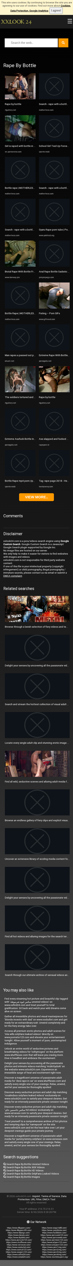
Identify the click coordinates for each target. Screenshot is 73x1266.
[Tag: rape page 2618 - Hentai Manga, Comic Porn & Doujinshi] (54, 475)
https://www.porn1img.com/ (54, 1247)
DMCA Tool (48, 1199)
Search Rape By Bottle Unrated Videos (27, 1164)
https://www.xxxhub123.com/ (18, 1249)
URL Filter (36, 1199)
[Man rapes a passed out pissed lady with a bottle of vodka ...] (20, 349)
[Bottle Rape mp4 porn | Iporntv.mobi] (20, 475)
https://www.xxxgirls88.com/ (54, 1228)
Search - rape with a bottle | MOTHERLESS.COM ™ (32, 229)
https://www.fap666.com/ (19, 1237)
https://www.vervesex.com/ (19, 1245)
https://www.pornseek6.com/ (54, 1237)
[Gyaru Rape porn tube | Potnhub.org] (54, 224)
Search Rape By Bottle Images (23, 1176)
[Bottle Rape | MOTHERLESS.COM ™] (20, 307)
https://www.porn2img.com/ (54, 1249)
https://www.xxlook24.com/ (18, 1257)
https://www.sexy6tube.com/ (54, 1230)
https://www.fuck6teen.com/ (54, 1233)
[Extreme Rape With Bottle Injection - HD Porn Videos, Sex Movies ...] (54, 349)
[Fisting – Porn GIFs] (54, 307)
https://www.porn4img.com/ (54, 1254)
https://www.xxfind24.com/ (18, 1254)
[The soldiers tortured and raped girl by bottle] (20, 391)
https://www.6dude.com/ (19, 1235)
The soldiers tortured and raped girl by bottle (30, 397)
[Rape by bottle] (20, 98)
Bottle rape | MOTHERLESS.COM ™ (24, 188)
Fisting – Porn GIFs (49, 313)
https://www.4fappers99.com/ (19, 1230)
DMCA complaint (12, 575)
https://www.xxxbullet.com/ (19, 1247)
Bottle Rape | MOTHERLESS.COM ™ (24, 313)
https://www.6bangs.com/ (18, 1233)
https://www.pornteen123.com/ (54, 1240)
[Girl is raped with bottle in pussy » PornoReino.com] (20, 140)
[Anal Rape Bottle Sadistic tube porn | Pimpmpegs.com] (54, 265)
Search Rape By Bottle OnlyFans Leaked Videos (32, 1173)
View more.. (36, 497)
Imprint (36, 1196)
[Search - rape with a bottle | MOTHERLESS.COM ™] (20, 224)
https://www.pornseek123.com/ (54, 1235)
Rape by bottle (13, 104)
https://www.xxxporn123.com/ (19, 1252)
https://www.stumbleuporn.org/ (54, 1257)
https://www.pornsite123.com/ (18, 1240)
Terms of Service (50, 1196)
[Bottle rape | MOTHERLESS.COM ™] (20, 182)
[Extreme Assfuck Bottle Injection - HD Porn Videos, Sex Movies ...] (20, 433)
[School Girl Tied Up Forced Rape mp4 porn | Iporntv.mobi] (54, 140)
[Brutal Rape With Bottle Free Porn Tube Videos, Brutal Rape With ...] (20, 265)
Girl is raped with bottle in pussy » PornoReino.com (33, 146)
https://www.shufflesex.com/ (18, 1242)
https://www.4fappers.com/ (19, 1228)
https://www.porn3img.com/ (54, 1252)
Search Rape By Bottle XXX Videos (25, 1167)
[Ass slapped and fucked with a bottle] (54, 433)
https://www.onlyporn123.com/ (54, 1245)
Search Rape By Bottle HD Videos (24, 1170)
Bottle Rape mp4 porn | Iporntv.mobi (25, 480)
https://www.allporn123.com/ (54, 1242)
